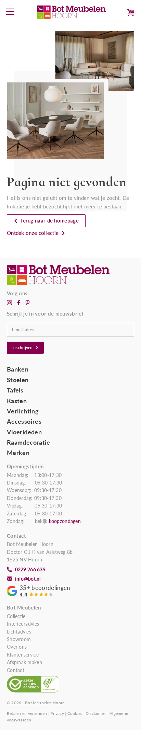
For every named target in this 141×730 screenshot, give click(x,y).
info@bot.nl (28, 579)
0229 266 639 (30, 569)
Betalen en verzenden (27, 713)
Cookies (74, 713)
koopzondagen (65, 521)
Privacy (57, 713)
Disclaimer (95, 713)
